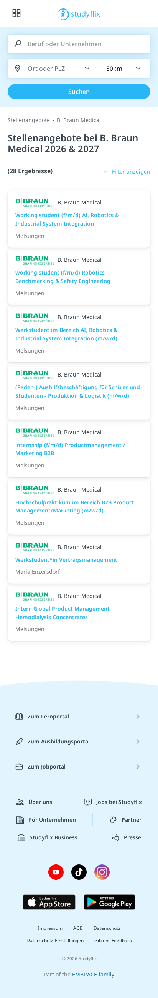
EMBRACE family (93, 974)
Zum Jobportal (47, 766)
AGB (78, 928)
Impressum (50, 928)
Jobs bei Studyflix (119, 801)
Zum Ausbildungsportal (59, 741)
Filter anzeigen (131, 171)
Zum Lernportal (48, 716)
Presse (132, 837)
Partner (132, 819)
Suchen (79, 91)
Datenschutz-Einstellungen (55, 940)
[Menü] (16, 13)
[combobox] (49, 69)
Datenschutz (107, 928)
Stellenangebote (29, 120)
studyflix (85, 13)
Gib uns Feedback (113, 940)
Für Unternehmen (52, 819)
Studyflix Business (53, 837)
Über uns (40, 801)
